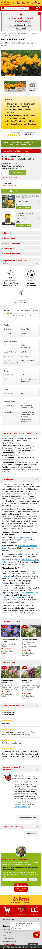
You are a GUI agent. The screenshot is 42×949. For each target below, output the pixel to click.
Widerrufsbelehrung (9, 941)
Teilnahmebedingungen (22, 807)
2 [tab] (22, 78)
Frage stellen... (31, 833)
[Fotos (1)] (9, 86)
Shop (7, 915)
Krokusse (14, 35)
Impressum (6, 929)
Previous (4, 631)
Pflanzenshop (12, 33)
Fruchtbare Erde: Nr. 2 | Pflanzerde (25, 214)
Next (38, 631)
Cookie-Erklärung (8, 938)
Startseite (3, 33)
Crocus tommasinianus (29, 593)
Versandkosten (7, 186)
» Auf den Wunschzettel (10, 178)
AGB (4, 935)
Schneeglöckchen (23, 537)
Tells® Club (21, 915)
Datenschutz (7, 932)
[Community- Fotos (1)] (20, 86)
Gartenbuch (35, 915)
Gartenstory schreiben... (28, 818)
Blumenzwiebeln (23, 33)
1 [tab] (19, 78)
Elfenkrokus (25, 554)
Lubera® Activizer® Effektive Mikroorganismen (27, 197)
